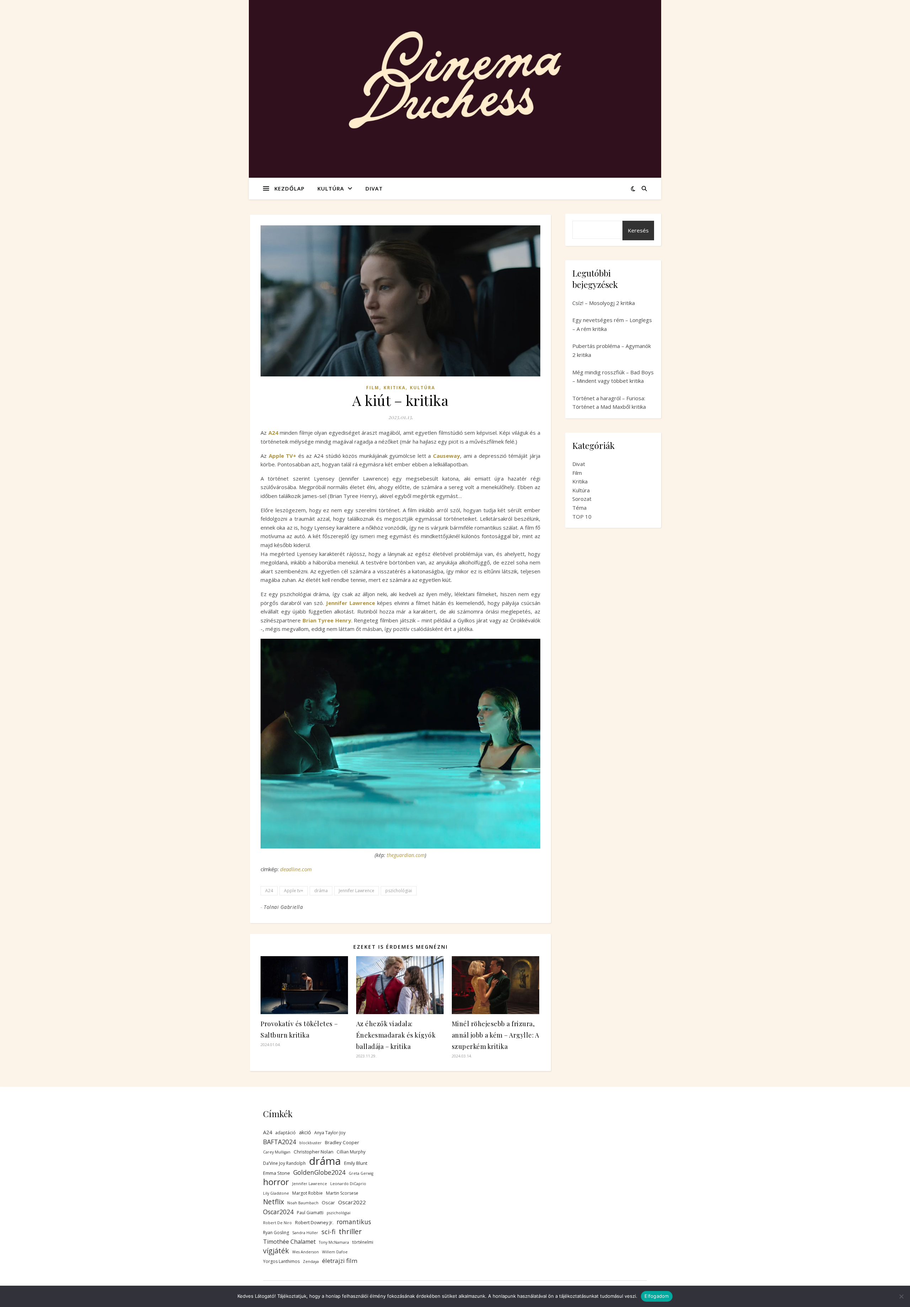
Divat (374, 188)
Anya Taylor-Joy (330, 1133)
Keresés (638, 230)
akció (305, 1132)
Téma (579, 507)
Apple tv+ (293, 891)
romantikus (354, 1221)
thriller (350, 1231)
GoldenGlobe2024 (319, 1172)
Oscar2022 (352, 1202)
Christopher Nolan (313, 1151)
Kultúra (330, 188)
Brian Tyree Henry (327, 620)
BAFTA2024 (279, 1141)
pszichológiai (398, 891)
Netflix (273, 1202)
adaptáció (285, 1133)
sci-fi (328, 1231)
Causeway (446, 455)
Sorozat (582, 498)
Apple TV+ (282, 455)
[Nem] (901, 1296)
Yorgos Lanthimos (281, 1261)
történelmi (362, 1242)
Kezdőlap (289, 188)
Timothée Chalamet (289, 1242)
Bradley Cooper (342, 1142)
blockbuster (310, 1142)
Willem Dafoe (335, 1251)
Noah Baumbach (302, 1202)
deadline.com (296, 869)
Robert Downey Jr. (314, 1222)
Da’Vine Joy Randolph (284, 1163)
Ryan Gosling (276, 1233)
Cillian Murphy (351, 1152)
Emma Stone (276, 1173)
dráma (321, 891)
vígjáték (276, 1251)
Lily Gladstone (276, 1193)
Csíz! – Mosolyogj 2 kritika (603, 302)
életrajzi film (339, 1261)
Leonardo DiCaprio (348, 1183)
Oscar (328, 1202)
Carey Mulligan (276, 1152)
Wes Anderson (305, 1251)
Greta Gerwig (361, 1173)
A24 (269, 891)
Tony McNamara (334, 1242)
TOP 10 (582, 516)
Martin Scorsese (342, 1193)
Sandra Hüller (305, 1232)
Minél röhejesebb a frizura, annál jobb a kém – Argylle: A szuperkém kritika (495, 1035)
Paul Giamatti (310, 1213)
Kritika (395, 388)
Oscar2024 (278, 1211)
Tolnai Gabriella (283, 907)
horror (276, 1182)
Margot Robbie (307, 1193)
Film (372, 388)
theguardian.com (406, 855)
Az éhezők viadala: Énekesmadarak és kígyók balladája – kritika (396, 1035)
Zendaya (311, 1261)
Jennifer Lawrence (350, 602)
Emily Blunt (355, 1163)
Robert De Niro (277, 1222)
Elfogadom (656, 1296)
